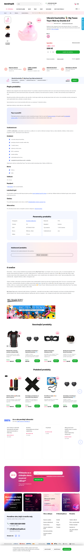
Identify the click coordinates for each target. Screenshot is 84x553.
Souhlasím (67, 549)
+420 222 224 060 (52, 3)
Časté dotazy (46, 524)
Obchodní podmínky (47, 531)
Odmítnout (57, 549)
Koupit (75, 80)
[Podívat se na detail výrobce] (78, 59)
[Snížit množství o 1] (48, 52)
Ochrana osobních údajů (47, 534)
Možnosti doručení (76, 42)
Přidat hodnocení (42, 254)
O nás (57, 522)
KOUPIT (37, 360)
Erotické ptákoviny (31, 221)
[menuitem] (9, 9)
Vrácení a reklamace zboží (48, 528)
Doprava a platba (47, 519)
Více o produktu (55, 29)
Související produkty (42, 80)
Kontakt (58, 519)
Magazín (58, 524)
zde (29, 550)
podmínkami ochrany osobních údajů (55, 476)
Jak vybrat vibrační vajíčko (73, 530)
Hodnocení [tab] (22, 80)
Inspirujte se (72, 527)
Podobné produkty (16, 82)
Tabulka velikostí (73, 519)
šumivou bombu (51, 116)
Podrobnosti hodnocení (67, 23)
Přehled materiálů (73, 524)
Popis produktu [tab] (15, 80)
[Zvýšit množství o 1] (53, 52)
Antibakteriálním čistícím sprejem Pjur (36, 202)
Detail (18, 360)
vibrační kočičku (38, 208)
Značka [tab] (31, 80)
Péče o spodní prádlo (74, 522)
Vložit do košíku (68, 52)
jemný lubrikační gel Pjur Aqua (39, 193)
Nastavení (48, 549)
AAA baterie (10, 186)
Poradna (58, 527)
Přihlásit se (38, 479)
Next (79, 391)
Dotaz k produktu (50, 59)
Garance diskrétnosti (48, 522)
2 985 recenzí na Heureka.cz (23, 421)
